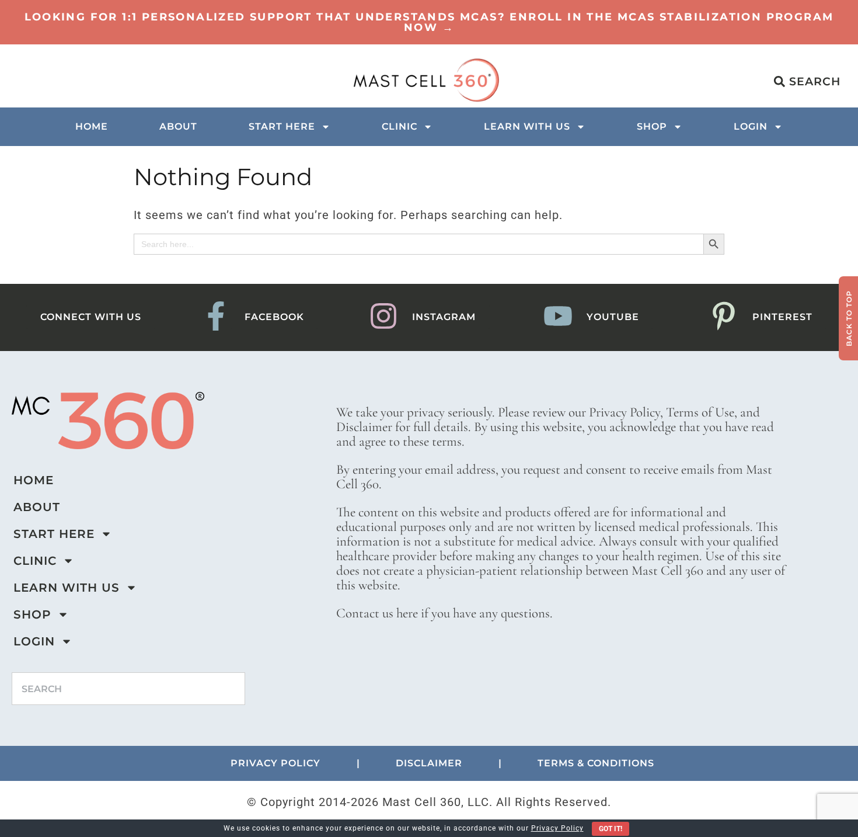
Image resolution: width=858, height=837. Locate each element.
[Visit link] (429, 22)
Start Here (282, 126)
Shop (652, 126)
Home (91, 126)
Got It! (610, 829)
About (178, 126)
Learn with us (527, 126)
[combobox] (128, 688)
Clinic (399, 126)
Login (751, 126)
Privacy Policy (557, 828)
